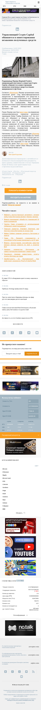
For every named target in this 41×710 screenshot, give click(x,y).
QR (33, 700)
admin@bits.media (34, 646)
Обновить (19, 513)
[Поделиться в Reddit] (26, 29)
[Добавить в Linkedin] (17, 29)
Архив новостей (20, 703)
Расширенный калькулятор (11, 435)
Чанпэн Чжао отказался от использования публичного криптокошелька (21, 225)
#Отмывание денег (18, 173)
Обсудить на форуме (20, 197)
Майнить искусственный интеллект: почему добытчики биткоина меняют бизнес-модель (21, 216)
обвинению (13, 93)
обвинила (35, 134)
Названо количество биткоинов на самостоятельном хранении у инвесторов (21, 250)
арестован (24, 112)
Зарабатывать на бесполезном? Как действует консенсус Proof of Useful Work (21, 260)
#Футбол (16, 171)
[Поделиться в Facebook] (3, 29)
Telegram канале (14, 205)
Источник (7, 185)
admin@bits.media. (22, 696)
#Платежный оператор (28, 171)
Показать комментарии (20, 190)
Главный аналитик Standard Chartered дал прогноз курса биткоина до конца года (21, 230)
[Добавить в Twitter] (8, 29)
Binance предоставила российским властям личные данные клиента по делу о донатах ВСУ (21, 245)
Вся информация (19, 615)
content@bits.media (33, 655)
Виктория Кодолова (15, 154)
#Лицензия (19, 174)
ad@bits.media (35, 663)
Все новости (18, 324)
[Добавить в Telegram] (12, 29)
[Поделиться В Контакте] (21, 29)
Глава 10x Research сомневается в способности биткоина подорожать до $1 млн (21, 239)
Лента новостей (8, 271)
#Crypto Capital (7, 171)
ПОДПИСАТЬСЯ (32, 353)
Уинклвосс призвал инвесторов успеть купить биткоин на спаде (21, 255)
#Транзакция (6, 173)
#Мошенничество (8, 174)
